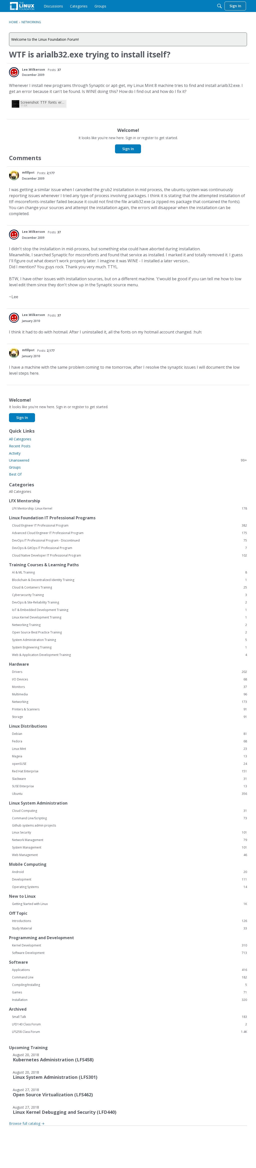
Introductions (129, 921)
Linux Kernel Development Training (129, 617)
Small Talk (129, 1017)
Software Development (129, 953)
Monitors (129, 687)
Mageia (129, 756)
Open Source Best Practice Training (129, 632)
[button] (14, 72)
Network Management (129, 840)
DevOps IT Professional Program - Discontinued (129, 540)
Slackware (129, 779)
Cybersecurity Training (129, 595)
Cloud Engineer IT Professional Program (129, 525)
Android (129, 872)
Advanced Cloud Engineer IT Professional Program (129, 533)
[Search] (219, 5)
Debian (129, 734)
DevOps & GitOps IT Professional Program (129, 548)
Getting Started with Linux (129, 904)
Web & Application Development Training (129, 655)
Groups (15, 467)
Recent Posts (19, 446)
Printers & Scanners (129, 709)
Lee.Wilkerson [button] (33, 69)
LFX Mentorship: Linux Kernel (129, 508)
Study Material (129, 928)
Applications (129, 970)
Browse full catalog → (26, 1123)
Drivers (129, 672)
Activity (14, 453)
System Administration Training (129, 640)
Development (129, 879)
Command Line (129, 977)
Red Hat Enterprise (129, 771)
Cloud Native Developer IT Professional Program (129, 555)
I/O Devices (129, 679)
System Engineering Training (129, 647)
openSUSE (129, 764)
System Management (129, 847)
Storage (129, 717)
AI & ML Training (129, 572)
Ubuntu (129, 794)
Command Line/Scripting (129, 818)
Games (129, 992)
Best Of (15, 474)
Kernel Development (129, 945)
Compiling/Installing (129, 985)
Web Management (129, 855)
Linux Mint (129, 749)
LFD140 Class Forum (129, 1024)
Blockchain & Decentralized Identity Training (129, 580)
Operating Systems (129, 887)
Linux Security (129, 832)
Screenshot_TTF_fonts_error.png (42, 102)
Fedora (129, 741)
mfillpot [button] (28, 172)
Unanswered (128, 460)
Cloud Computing (129, 811)
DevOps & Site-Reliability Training (129, 602)
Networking (129, 702)
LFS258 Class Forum (129, 1032)
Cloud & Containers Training (129, 587)
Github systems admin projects (34, 825)
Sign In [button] (128, 148)
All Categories (20, 439)
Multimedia (129, 694)
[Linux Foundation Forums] (22, 6)
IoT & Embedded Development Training (129, 610)
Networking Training (129, 625)
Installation (129, 1000)
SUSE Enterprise (129, 786)
